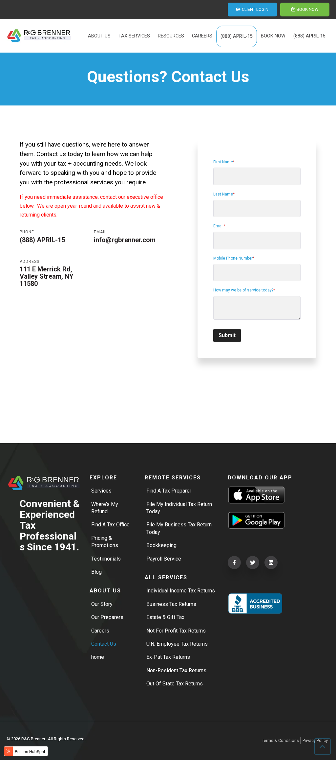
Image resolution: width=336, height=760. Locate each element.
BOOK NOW (307, 9)
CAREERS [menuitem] (202, 36)
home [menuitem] (97, 657)
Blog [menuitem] (96, 572)
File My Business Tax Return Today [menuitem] (179, 528)
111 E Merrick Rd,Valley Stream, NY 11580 (47, 276)
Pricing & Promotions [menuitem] (104, 541)
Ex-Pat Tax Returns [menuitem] (168, 657)
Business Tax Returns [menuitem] (171, 604)
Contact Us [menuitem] (103, 644)
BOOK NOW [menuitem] (273, 36)
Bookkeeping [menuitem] (161, 545)
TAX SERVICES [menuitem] (134, 36)
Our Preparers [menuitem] (107, 617)
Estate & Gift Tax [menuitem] (165, 617)
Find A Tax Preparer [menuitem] (168, 491)
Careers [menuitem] (100, 631)
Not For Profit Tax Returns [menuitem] (176, 631)
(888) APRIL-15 (42, 240)
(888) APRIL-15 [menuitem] (236, 36)
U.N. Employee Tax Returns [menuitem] (177, 644)
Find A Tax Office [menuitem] (110, 524)
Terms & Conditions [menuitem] (280, 740)
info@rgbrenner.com (125, 240)
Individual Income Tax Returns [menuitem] (180, 590)
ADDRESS (29, 261)
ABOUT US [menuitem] (99, 36)
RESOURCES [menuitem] (171, 36)
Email (100, 232)
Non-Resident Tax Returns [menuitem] (176, 670)
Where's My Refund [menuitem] (104, 508)
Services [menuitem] (101, 491)
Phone (27, 232)
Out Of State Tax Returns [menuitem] (174, 683)
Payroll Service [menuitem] (163, 559)
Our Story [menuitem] (102, 604)
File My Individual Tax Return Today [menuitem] (179, 508)
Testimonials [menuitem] (106, 559)
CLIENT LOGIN (255, 9)
